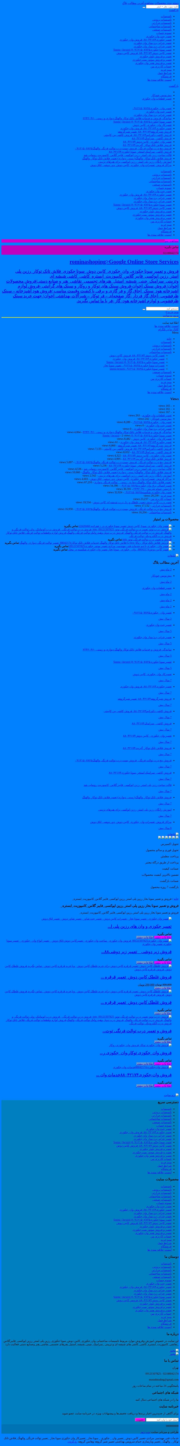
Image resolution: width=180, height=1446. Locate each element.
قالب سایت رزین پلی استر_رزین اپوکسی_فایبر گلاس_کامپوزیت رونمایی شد (128, 155)
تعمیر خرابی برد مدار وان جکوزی (153, 43)
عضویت (140, 1419)
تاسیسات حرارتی (162, 22)
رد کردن (72, 1441)
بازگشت (174, 10)
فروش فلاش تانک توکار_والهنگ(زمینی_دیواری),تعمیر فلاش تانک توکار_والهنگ (127, 158)
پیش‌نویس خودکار (161, 95)
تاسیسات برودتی (162, 19)
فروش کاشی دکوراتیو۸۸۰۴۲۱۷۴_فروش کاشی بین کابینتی (138, 135)
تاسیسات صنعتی (162, 29)
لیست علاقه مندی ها (159, 79)
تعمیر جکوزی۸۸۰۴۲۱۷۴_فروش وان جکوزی (146, 128)
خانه (176, 898)
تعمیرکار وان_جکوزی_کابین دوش (152, 124)
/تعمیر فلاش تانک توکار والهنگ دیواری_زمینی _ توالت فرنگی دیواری (133, 482)
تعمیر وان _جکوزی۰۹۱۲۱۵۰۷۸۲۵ (152, 108)
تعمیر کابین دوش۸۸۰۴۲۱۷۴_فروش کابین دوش (144, 53)
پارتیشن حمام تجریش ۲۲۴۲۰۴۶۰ (152, 488)
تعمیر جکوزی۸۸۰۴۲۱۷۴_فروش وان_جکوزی (146, 39)
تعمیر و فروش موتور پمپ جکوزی (152, 59)
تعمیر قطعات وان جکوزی (157, 98)
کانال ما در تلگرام (168, 329)
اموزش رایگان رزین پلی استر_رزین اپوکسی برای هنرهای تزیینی (135, 161)
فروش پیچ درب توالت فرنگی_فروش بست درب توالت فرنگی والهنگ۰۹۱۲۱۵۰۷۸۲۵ (123, 148)
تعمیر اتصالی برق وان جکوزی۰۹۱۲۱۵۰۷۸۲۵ (146, 485)
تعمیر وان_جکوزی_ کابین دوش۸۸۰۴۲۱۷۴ (147, 141)
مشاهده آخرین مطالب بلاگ (138, 3)
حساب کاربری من (161, 66)
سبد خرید (166, 69)
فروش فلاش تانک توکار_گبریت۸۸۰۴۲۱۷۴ (147, 145)
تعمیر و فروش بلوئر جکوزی (156, 56)
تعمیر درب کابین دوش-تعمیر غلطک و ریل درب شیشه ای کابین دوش (132, 502)
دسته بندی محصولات (167, 3)
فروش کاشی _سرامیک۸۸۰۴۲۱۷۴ (152, 138)
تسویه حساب (164, 32)
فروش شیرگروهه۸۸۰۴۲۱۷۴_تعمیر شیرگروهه (145, 131)
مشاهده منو (172, 240)
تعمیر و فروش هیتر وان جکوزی (153, 63)
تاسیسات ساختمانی (160, 26)
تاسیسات (166, 16)
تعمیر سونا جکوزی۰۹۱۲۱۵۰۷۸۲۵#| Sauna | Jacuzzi (142, 49)
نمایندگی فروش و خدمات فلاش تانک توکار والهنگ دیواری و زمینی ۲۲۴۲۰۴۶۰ (127, 118)
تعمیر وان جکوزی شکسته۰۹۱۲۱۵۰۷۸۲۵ (148, 492)
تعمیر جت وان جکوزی (159, 36)
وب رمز (145, 1432)
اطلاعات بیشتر (163, 937)
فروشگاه (166, 76)
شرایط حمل (165, 73)
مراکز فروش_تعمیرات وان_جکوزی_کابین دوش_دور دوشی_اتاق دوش (131, 165)
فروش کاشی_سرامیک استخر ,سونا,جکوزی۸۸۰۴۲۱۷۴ (140, 151)
